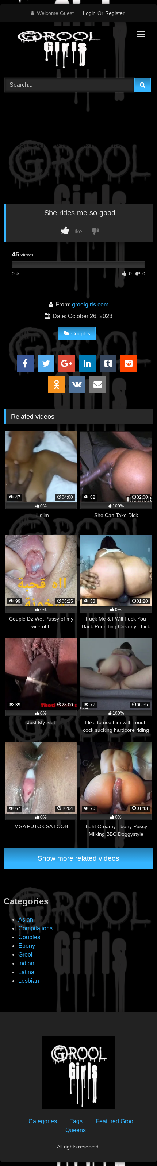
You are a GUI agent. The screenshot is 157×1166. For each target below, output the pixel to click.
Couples (80, 333)
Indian (26, 963)
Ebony (26, 946)
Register (115, 13)
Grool (25, 954)
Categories (42, 1121)
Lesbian (28, 981)
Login (89, 13)
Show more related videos (78, 858)
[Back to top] (134, 1144)
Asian (25, 919)
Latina (26, 972)
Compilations (35, 928)
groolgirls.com (90, 304)
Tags (76, 1121)
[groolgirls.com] (64, 49)
